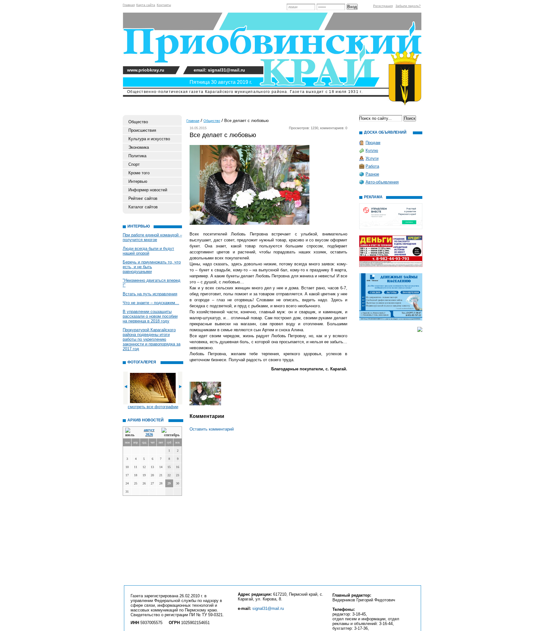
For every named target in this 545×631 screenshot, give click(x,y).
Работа (372, 166)
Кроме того (138, 173)
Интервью (137, 181)
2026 (149, 434)
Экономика (138, 147)
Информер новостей (147, 190)
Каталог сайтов (143, 207)
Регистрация (383, 6)
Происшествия (142, 130)
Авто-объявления (382, 182)
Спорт (134, 164)
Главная (129, 5)
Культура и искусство (149, 138)
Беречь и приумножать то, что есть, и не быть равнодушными (152, 267)
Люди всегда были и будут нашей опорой (148, 251)
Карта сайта (145, 5)
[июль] (131, 432)
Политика (137, 155)
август (149, 430)
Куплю (372, 150)
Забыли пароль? (408, 6)
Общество (138, 121)
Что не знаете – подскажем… (151, 302)
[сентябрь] (170, 432)
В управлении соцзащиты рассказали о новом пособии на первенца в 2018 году (150, 316)
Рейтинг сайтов (142, 198)
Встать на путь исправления (150, 294)
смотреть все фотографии (153, 406)
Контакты (164, 5)
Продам (373, 142)
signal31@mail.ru (268, 608)
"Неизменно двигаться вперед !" (151, 282)
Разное (372, 174)
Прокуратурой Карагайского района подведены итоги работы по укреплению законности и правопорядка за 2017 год (151, 339)
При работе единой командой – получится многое (152, 237)
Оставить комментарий (212, 429)
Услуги (372, 158)
